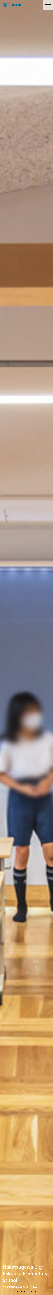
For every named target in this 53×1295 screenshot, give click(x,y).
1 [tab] (17, 1291)
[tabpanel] (26, 647)
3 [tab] (24, 1291)
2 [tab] (21, 1291)
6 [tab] (35, 1291)
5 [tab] (31, 1291)
